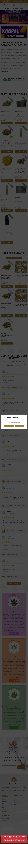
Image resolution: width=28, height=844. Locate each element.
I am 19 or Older (8, 425)
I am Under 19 (19, 425)
